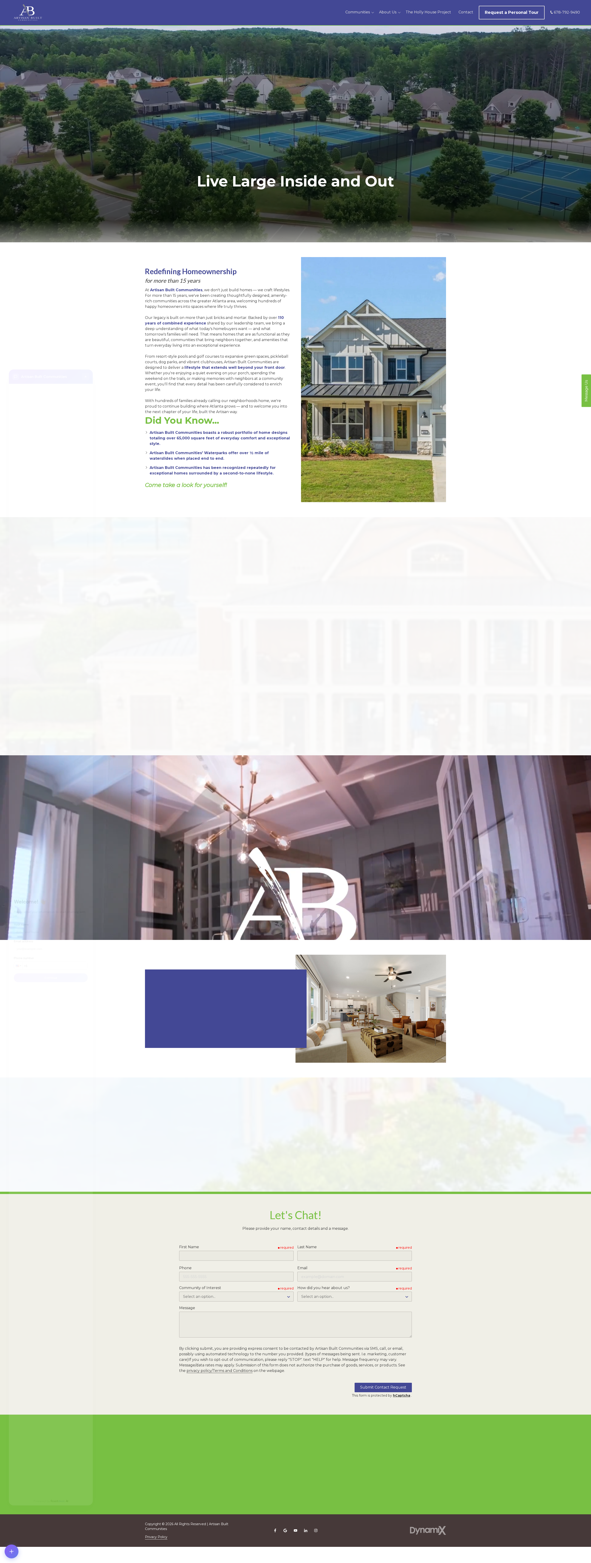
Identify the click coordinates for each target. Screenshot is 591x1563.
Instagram (315, 1530)
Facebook (275, 1530)
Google (285, 1530)
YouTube (295, 1530)
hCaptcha (401, 1395)
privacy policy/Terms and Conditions (220, 1370)
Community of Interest (200, 1288)
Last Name (307, 1247)
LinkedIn (305, 1530)
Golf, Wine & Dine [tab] (245, 595)
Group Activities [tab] (296, 595)
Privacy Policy (156, 1537)
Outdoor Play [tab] (341, 595)
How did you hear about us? (323, 1288)
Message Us (586, 391)
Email (302, 1268)
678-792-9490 (567, 12)
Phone (185, 1268)
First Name (189, 1247)
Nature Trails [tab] (382, 595)
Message (187, 1308)
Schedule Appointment (185, 1031)
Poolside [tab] (203, 595)
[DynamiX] (428, 1530)
